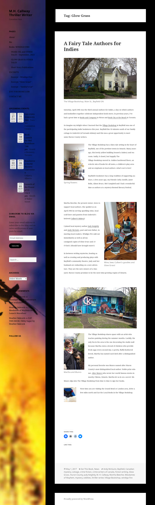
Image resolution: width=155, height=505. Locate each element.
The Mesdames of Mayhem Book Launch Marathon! (22, 310)
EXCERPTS (14, 72)
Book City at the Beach (117, 117)
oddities (87, 477)
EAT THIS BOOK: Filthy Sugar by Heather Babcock (22, 321)
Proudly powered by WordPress (78, 499)
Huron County (76, 474)
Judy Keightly (93, 226)
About (12, 37)
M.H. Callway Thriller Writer (20, 13)
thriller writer (98, 477)
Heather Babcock (17, 296)
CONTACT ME (15, 96)
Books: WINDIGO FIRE (19, 47)
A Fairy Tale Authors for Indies (92, 46)
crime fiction (86, 472)
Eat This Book (87, 469)
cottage (75, 472)
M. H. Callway (102, 474)
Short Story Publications (22, 67)
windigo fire (126, 477)
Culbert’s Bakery (77, 218)
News (96, 469)
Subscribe (15, 246)
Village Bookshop (109, 125)
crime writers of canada (103, 472)
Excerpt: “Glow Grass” (21, 82)
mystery (78, 477)
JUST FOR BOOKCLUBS (19, 91)
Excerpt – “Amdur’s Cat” (22, 86)
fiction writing (121, 472)
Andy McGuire (73, 230)
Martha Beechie (116, 474)
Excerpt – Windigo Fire (21, 77)
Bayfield (121, 469)
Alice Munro (97, 373)
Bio (10, 42)
